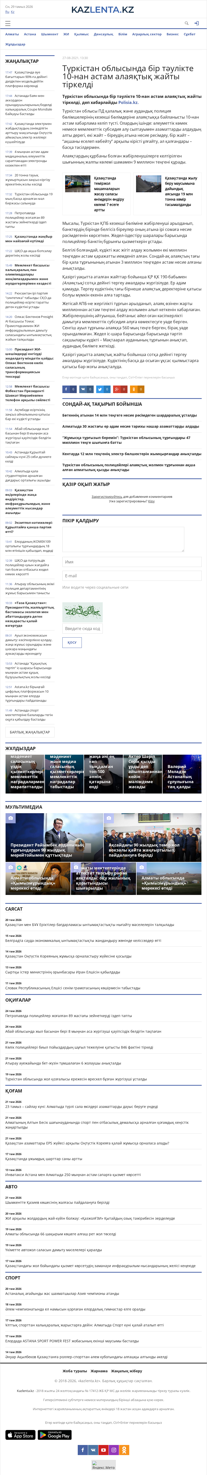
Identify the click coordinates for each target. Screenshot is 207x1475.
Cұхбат (189, 34)
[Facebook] (83, 1450)
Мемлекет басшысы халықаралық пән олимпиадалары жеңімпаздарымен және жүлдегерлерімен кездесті (28, 274)
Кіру (151, 501)
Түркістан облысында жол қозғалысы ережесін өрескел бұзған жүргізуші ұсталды (76, 1079)
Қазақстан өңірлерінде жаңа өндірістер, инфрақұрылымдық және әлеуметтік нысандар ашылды (27, 501)
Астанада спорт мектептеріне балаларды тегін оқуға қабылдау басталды (29, 715)
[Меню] (7, 23)
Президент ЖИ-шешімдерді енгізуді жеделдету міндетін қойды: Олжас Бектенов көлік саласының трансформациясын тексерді (29, 363)
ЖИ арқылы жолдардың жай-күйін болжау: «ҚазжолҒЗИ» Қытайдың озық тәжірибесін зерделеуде (90, 1218)
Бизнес (173, 34)
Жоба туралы (75, 1371)
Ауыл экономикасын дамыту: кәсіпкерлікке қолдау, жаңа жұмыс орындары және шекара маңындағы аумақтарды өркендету (28, 644)
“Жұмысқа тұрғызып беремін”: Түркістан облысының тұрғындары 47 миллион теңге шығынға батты (126, 440)
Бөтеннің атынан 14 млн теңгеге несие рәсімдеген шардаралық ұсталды (129, 415)
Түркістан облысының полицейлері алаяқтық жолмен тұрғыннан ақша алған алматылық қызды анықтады (128, 467)
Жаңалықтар (22, 61)
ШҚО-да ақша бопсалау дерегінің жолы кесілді (28, 253)
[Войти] (197, 23)
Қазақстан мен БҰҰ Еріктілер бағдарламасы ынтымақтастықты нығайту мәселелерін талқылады (89, 924)
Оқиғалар (18, 1000)
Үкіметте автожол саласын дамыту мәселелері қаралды (53, 1249)
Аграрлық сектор (147, 34)
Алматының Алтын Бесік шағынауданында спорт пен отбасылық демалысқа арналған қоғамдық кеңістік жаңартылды (97, 1125)
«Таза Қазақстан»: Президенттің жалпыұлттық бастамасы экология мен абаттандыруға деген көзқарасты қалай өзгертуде (29, 614)
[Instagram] (114, 1450)
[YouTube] (103, 1450)
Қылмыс (81, 34)
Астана (30, 34)
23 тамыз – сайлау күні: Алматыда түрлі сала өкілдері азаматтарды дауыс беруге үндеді (81, 1106)
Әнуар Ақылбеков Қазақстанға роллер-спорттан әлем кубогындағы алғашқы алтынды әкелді (86, 1356)
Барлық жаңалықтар (30, 732)
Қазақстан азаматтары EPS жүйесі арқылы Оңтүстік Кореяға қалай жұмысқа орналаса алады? (87, 1143)
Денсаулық (103, 34)
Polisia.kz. (128, 102)
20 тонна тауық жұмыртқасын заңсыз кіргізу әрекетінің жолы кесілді (27, 179)
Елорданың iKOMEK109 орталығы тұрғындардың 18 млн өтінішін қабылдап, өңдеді (29, 546)
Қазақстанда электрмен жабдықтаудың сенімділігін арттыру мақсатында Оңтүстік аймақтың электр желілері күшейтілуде (28, 132)
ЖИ (66, 34)
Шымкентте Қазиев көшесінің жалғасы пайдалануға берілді (57, 1202)
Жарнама (99, 1371)
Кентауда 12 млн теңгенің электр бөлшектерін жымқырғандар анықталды (131, 453)
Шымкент (49, 34)
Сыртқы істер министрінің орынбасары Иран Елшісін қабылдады (62, 972)
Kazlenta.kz (25, 1390)
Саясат (13, 909)
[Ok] (124, 1450)
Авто (11, 1187)
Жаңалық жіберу (126, 1371)
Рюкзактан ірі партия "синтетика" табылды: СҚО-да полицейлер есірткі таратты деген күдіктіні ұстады (28, 300)
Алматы (12, 34)
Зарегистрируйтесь (107, 496)
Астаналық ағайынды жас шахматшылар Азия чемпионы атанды (62, 1293)
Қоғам (13, 1091)
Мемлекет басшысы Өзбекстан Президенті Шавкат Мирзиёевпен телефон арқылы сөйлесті (27, 393)
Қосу (72, 642)
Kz (12, 11)
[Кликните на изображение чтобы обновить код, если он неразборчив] (82, 620)
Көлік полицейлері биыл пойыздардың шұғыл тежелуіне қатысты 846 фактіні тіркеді (79, 1047)
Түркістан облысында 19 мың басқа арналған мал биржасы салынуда (29, 198)
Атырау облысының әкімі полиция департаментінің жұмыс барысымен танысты (29, 588)
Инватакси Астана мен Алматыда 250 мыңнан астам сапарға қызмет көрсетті (73, 1174)
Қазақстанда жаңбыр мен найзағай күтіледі (28, 238)
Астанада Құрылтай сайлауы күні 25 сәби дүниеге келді (28, 456)
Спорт (12, 1278)
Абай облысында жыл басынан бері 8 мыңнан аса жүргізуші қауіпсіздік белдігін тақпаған (28, 435)
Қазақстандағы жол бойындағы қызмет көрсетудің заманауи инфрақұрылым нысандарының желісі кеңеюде (100, 1265)
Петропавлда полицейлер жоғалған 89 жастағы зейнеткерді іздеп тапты (25, 220)
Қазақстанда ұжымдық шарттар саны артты (43, 1158)
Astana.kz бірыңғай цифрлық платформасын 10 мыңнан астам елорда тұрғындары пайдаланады (26, 694)
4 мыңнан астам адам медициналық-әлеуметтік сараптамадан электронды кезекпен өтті (26, 158)
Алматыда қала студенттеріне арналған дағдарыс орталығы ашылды (27, 475)
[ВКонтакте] (93, 1450)
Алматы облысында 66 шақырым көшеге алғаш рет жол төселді (60, 1234)
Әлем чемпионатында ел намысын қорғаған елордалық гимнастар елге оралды (75, 1309)
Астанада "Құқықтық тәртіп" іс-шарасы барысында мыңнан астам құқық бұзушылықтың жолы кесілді (28, 670)
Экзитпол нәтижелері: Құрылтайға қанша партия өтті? (29, 527)
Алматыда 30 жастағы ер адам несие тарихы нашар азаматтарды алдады (130, 426)
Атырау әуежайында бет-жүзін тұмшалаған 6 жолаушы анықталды (63, 1063)
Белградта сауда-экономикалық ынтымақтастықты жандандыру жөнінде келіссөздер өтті (83, 940)
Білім (122, 34)
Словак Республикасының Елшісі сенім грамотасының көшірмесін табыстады (72, 988)
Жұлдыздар (15, 44)
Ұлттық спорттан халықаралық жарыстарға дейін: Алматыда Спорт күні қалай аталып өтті (84, 1325)
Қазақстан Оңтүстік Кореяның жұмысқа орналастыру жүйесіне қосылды (68, 956)
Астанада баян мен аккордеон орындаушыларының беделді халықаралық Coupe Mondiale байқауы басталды (28, 104)
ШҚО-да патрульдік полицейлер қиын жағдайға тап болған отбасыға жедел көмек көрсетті (27, 567)
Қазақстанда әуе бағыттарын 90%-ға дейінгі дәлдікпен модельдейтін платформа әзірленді (26, 79)
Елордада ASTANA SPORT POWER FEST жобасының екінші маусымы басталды (72, 1341)
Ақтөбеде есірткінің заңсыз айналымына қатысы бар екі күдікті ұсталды (27, 414)
